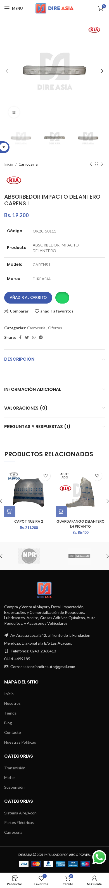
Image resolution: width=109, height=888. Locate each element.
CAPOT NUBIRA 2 (28, 521)
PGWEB (84, 854)
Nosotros (12, 703)
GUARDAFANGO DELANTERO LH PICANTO (80, 524)
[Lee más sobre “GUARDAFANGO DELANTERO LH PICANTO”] (61, 511)
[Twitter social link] (26, 337)
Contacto (12, 732)
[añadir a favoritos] (45, 476)
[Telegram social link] (40, 337)
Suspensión (14, 787)
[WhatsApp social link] (33, 337)
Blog (8, 722)
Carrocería (27, 164)
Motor (9, 777)
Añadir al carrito (28, 297)
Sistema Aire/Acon (20, 813)
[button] (62, 298)
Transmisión (14, 767)
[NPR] (29, 556)
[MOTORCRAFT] (79, 556)
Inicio (9, 164)
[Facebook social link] (20, 337)
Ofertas (55, 327)
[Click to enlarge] (14, 112)
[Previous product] (91, 164)
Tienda (10, 713)
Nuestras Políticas (20, 742)
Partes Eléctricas (19, 822)
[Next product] (102, 164)
